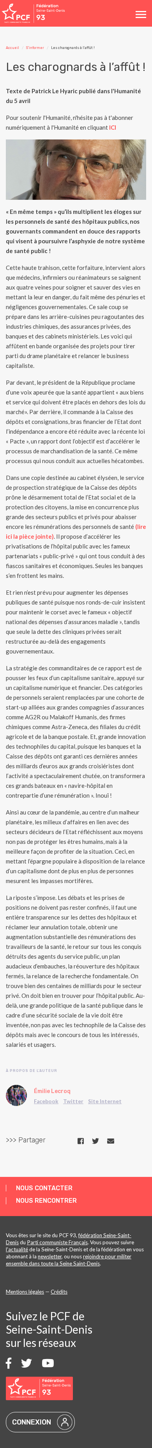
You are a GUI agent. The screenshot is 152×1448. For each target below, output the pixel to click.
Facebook (46, 1101)
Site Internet (105, 1101)
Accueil (12, 48)
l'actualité (17, 1249)
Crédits (59, 1292)
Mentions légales (25, 1292)
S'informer (35, 48)
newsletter (50, 1256)
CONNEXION (31, 1422)
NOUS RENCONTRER (46, 1200)
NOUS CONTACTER (44, 1188)
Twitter (73, 1101)
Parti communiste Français (57, 1242)
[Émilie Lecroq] (16, 1095)
